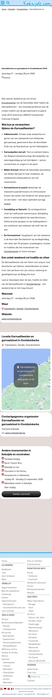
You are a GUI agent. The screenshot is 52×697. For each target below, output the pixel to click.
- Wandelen (7, 669)
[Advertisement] (26, 38)
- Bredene (32, 637)
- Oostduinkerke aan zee (13, 607)
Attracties (6, 632)
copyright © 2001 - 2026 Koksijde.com (36, 694)
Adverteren (32, 669)
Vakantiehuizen (9, 601)
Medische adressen (36, 582)
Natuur (5, 656)
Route (30, 572)
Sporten (5, 659)
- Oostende (32, 641)
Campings (6, 594)
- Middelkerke (34, 644)
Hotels (5, 597)
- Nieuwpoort (8, 604)
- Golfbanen (7, 676)
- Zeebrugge (33, 624)
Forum (30, 586)
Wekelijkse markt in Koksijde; (18, 485)
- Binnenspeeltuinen (11, 642)
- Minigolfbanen (9, 646)
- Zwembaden (8, 662)
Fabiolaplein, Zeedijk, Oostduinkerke (21, 308)
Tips (4, 572)
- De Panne (32, 657)
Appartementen (9, 587)
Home (4, 561)
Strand (5, 619)
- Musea (6, 626)
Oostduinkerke (9, 103)
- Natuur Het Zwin (35, 617)
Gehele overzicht (21, 494)
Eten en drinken (34, 561)
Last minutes (8, 611)
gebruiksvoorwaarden (9, 694)
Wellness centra (9, 649)
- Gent (30, 607)
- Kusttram (32, 579)
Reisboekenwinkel (36, 589)
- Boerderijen (8, 636)
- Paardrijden (8, 672)
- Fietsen (6, 666)
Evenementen (33, 564)
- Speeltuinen (8, 639)
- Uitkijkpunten (9, 629)
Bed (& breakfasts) (11, 591)
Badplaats (6, 569)
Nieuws (30, 592)
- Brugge (31, 604)
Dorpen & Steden (10, 652)
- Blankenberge (34, 627)
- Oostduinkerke (35, 654)
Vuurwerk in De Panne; (16, 471)
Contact (31, 680)
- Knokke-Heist (34, 621)
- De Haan (32, 634)
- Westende (32, 647)
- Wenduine (32, 631)
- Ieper (30, 611)
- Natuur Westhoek (36, 660)
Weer (4, 579)
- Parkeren (32, 576)
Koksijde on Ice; (12, 467)
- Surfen (6, 679)
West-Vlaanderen (35, 601)
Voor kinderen (8, 576)
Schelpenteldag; (13, 459)
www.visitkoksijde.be (12, 319)
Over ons (31, 672)
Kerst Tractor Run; (14, 463)
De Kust (31, 614)
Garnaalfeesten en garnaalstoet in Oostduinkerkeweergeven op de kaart (26, 375)
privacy (20, 694)
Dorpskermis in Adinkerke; (24, 477)
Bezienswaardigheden (12, 622)
